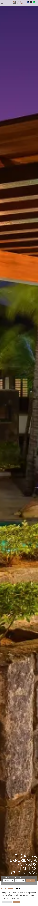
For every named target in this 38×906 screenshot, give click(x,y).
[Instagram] (31, 2)
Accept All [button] (16, 902)
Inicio (3, 889)
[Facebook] (28, 2)
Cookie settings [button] (7, 902)
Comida (11, 889)
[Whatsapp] (34, 2)
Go (30, 880)
